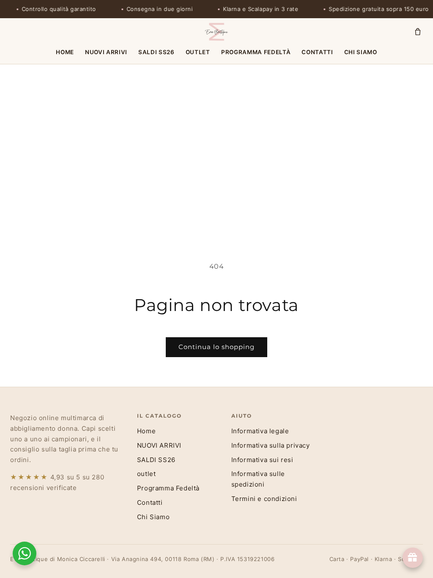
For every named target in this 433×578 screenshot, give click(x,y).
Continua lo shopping (216, 347)
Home (65, 52)
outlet (198, 52)
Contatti (317, 52)
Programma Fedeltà (255, 52)
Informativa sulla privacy (270, 445)
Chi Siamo (360, 52)
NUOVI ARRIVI (106, 52)
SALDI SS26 (156, 52)
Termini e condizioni (264, 499)
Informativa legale (260, 431)
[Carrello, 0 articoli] (417, 31)
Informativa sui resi (262, 460)
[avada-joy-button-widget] (413, 558)
